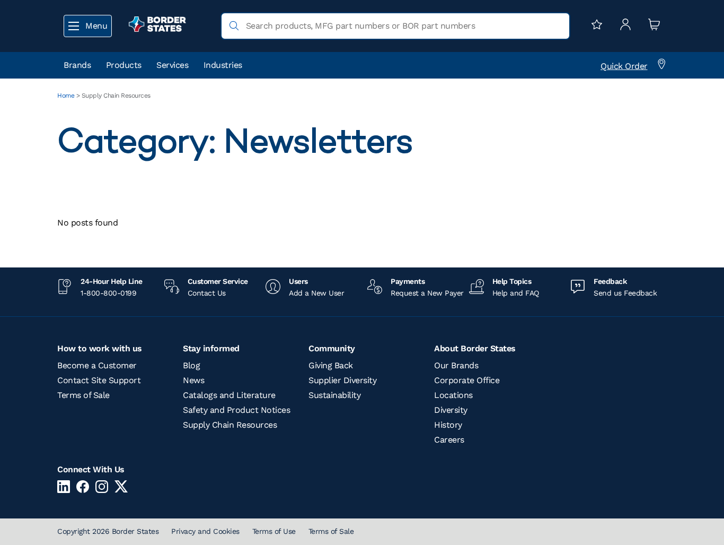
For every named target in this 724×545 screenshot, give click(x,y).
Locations (453, 395)
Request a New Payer (427, 293)
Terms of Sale (83, 395)
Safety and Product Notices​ (236, 410)
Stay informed (211, 348)
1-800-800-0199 (108, 293)
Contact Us (207, 293)
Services (172, 65)
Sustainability (334, 395)
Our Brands (456, 365)
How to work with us (99, 348)
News (193, 380)
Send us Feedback (625, 293)
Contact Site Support (98, 380)
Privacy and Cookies (205, 531)
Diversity (450, 410)
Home (65, 95)
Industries (223, 65)
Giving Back (330, 365)
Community (331, 348)
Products (124, 65)
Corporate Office (466, 380)
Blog (191, 365)
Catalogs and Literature (229, 395)
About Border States (475, 348)
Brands (77, 65)
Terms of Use (274, 531)
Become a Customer (97, 365)
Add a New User (316, 293)
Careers (449, 440)
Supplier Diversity (342, 380)
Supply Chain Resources (230, 425)
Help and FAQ (515, 293)
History (448, 425)
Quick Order (624, 66)
